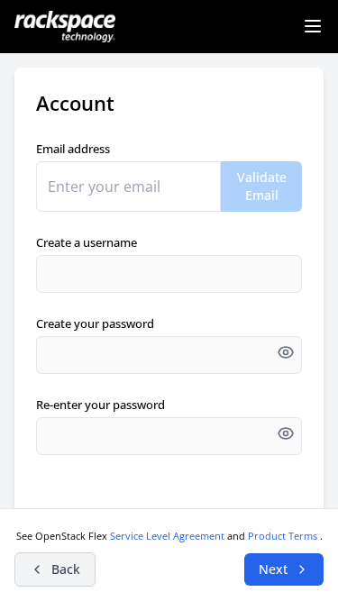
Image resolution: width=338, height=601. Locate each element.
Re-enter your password (100, 404)
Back (65, 569)
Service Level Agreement (168, 535)
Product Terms (284, 535)
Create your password (95, 323)
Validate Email (262, 186)
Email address (73, 149)
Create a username (86, 242)
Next (273, 569)
